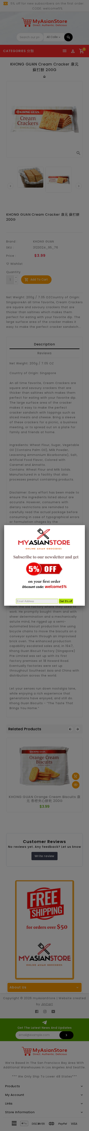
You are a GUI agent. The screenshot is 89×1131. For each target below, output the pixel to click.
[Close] (85, 525)
